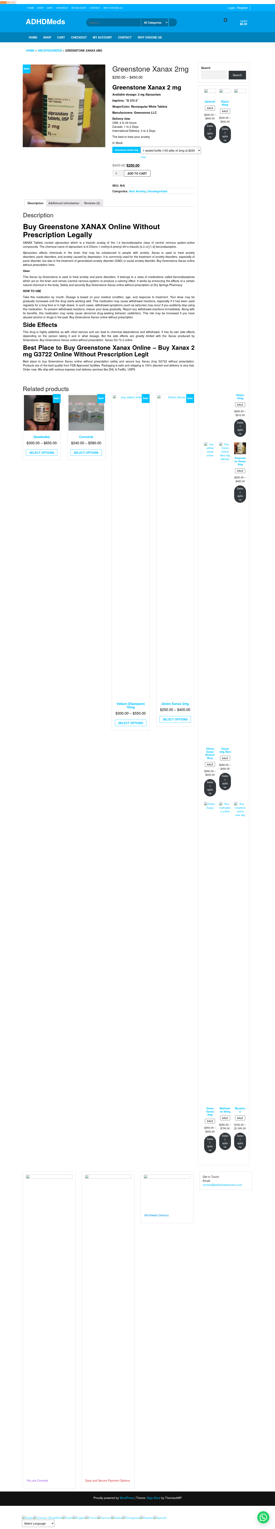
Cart (50, 7)
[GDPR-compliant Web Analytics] (8, 2)
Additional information (63, 203)
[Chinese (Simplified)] (47, 1517)
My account (78, 7)
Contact (95, 7)
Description (35, 203)
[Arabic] (27, 1517)
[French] (91, 1517)
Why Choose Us (112, 7)
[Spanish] (160, 1517)
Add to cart (137, 173)
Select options (41, 453)
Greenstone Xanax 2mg (126, 149)
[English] (79, 1517)
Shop (40, 7)
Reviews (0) (92, 203)
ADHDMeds (45, 21)
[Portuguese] (131, 1517)
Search (206, 68)
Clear (143, 157)
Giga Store (153, 1498)
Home (30, 7)
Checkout (62, 7)
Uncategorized (50, 50)
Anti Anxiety (137, 191)
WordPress (127, 1498)
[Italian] (116, 1517)
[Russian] (146, 1517)
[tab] (36, 203)
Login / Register (238, 8)
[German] (104, 1517)
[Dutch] (67, 1517)
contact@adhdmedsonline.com (222, 1185)
